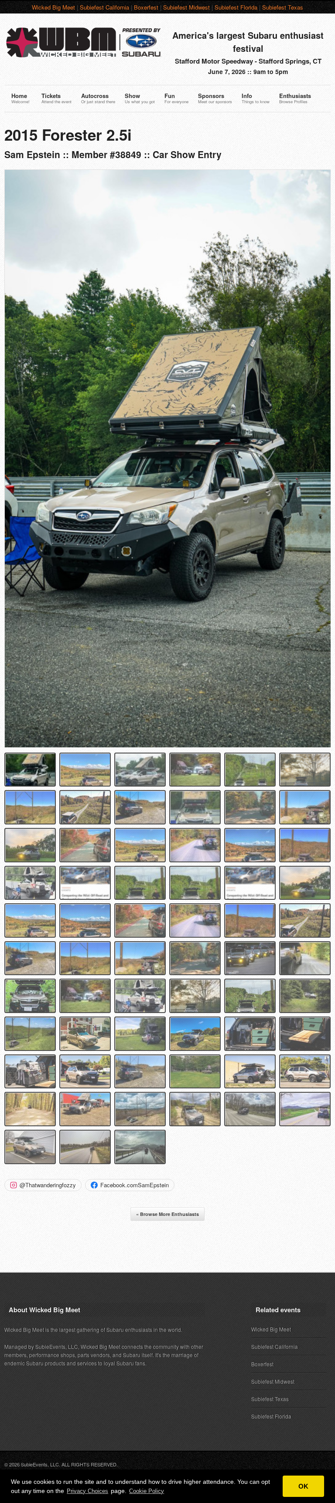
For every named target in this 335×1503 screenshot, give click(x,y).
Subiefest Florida (236, 7)
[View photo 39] (140, 996)
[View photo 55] (30, 1109)
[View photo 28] (195, 920)
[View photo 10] (195, 807)
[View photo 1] (30, 770)
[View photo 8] (85, 807)
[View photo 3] (140, 770)
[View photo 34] (195, 958)
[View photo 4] (195, 770)
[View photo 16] (195, 845)
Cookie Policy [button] (146, 1491)
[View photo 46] (195, 1034)
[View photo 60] (305, 1109)
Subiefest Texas (282, 7)
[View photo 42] (305, 996)
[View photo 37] (30, 996)
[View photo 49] (30, 1071)
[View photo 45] (140, 1034)
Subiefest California (104, 7)
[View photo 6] (305, 770)
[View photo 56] (85, 1109)
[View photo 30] (305, 920)
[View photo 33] (140, 958)
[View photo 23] (250, 883)
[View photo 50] (85, 1071)
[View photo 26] (85, 920)
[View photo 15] (140, 845)
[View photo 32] (85, 958)
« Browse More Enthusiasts (167, 1214)
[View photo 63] (140, 1147)
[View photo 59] (250, 1109)
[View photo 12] (305, 807)
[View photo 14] (85, 845)
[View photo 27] (140, 920)
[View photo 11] (250, 807)
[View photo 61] (30, 1147)
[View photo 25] (30, 920)
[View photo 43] (30, 1034)
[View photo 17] (250, 845)
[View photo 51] (140, 1071)
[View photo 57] (140, 1109)
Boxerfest (146, 7)
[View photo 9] (140, 807)
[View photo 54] (305, 1071)
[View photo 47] (250, 1034)
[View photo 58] (195, 1109)
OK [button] (303, 1486)
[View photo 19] (30, 883)
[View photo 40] (195, 996)
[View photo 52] (195, 1071)
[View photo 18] (305, 845)
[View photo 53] (250, 1071)
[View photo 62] (85, 1147)
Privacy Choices (87, 1491)
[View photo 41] (250, 996)
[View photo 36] (305, 958)
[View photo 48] (305, 1034)
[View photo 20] (85, 883)
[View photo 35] (250, 958)
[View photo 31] (30, 958)
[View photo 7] (30, 807)
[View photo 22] (195, 883)
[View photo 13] (30, 845)
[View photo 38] (85, 996)
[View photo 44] (85, 1034)
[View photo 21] (140, 883)
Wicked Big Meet (53, 7)
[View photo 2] (85, 770)
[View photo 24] (305, 883)
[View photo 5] (250, 770)
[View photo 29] (250, 920)
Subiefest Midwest (186, 7)
